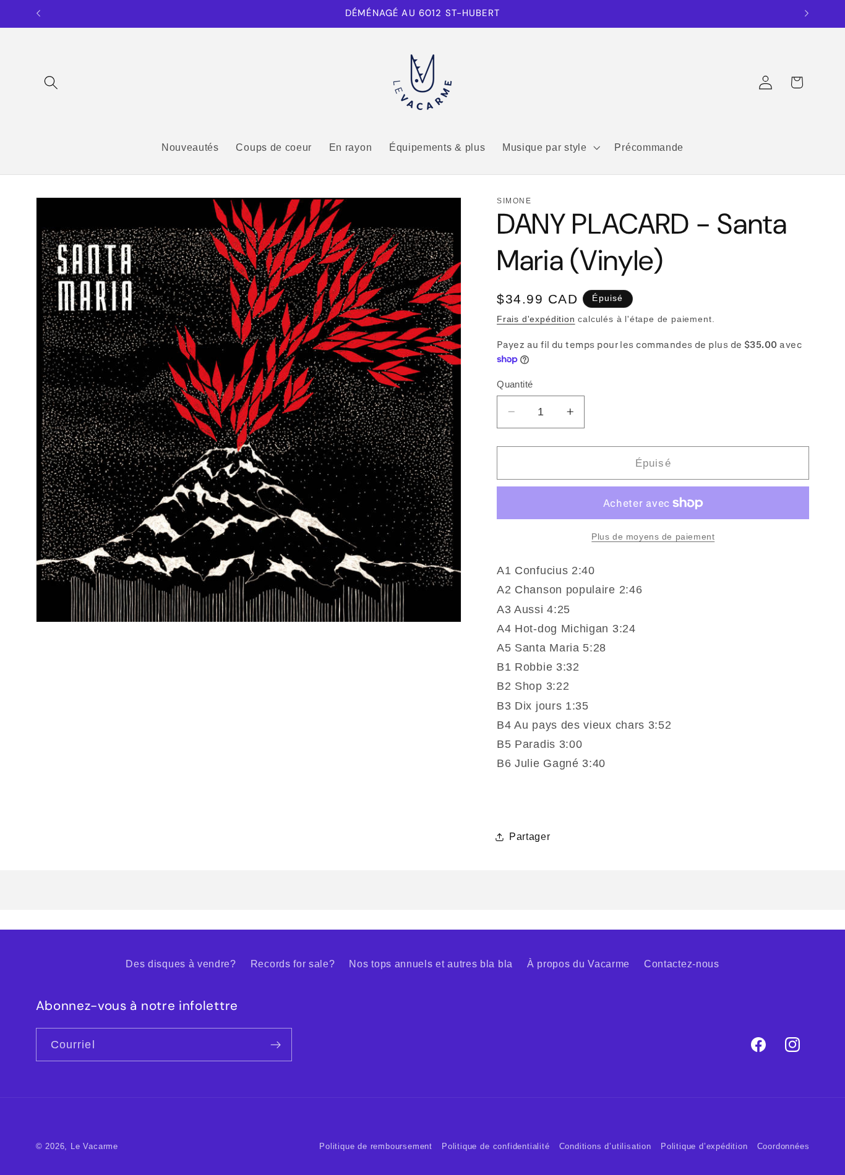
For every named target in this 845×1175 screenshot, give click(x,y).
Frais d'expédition (536, 319)
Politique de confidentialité (496, 1146)
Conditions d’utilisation (605, 1146)
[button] (51, 82)
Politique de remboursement (375, 1146)
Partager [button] (530, 836)
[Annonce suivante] (806, 13)
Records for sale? (293, 963)
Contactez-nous (681, 963)
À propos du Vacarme (578, 963)
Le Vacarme (94, 1146)
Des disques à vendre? (181, 963)
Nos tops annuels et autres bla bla (430, 963)
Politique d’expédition (704, 1146)
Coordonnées (783, 1146)
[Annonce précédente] (38, 13)
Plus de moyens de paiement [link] (652, 536)
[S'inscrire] (275, 1044)
